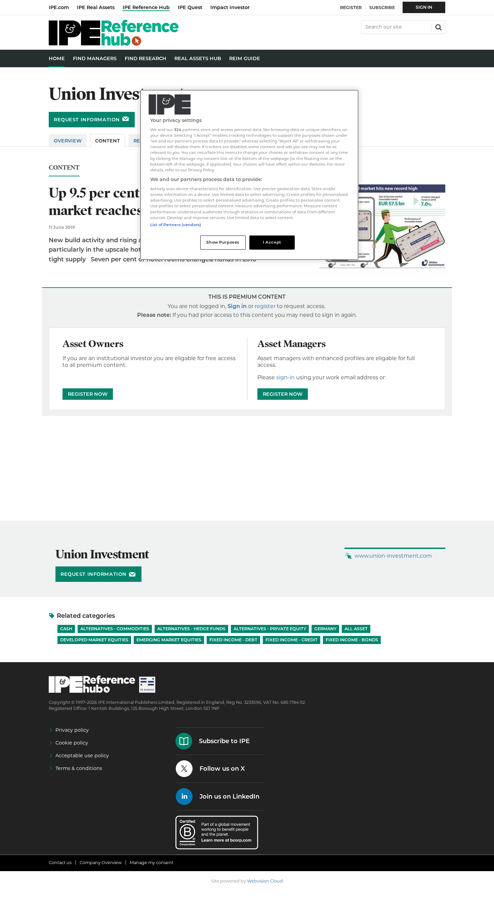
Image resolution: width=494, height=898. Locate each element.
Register (351, 7)
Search (438, 26)
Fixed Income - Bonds (352, 639)
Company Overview (101, 862)
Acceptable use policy (82, 756)
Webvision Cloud (265, 881)
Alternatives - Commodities (114, 628)
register (265, 306)
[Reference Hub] (113, 44)
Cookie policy (71, 743)
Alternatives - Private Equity (270, 628)
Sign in (237, 306)
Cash (66, 628)
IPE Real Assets (96, 7)
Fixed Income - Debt (233, 639)
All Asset (356, 628)
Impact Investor (230, 7)
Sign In (424, 7)
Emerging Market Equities (168, 639)
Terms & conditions (78, 768)
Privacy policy (72, 730)
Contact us (60, 862)
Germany (325, 628)
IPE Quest (190, 7)
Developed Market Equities (94, 639)
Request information (87, 120)
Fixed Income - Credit (291, 639)
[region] (249, 175)
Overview (68, 141)
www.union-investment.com (393, 556)
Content (107, 141)
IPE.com (59, 7)
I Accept (272, 242)
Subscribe (382, 7)
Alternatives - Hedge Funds (191, 628)
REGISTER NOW (88, 394)
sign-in (285, 377)
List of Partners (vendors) (175, 224)
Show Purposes (222, 242)
